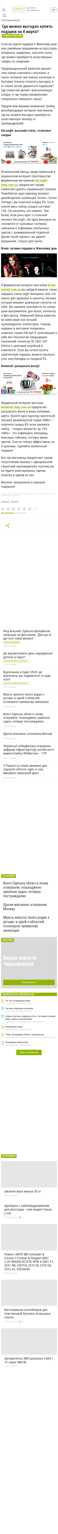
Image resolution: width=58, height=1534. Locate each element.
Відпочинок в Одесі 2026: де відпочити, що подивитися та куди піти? (27, 675)
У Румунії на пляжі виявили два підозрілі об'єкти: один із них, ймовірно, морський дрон (25, 769)
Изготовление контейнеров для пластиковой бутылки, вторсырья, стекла (27, 1313)
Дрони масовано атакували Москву (27, 734)
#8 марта (15, 502)
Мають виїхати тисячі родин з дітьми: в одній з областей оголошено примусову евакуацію (26, 698)
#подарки (5, 502)
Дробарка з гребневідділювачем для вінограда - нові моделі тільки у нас (28, 1209)
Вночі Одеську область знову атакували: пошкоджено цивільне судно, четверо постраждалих (26, 717)
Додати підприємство (29, 1052)
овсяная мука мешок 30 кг (22, 1191)
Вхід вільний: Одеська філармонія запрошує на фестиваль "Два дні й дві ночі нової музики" (27, 634)
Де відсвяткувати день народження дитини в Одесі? (27, 655)
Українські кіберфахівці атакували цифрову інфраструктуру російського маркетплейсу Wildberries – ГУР (28, 749)
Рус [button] (53, 9)
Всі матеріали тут (29, 982)
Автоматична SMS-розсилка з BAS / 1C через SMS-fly (28, 1360)
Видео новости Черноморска (19, 961)
